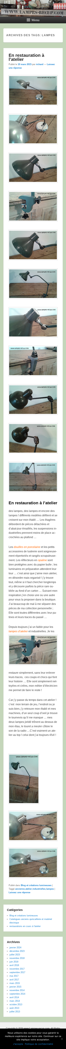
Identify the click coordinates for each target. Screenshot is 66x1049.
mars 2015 (14, 983)
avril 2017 (14, 979)
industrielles (39, 889)
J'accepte (18, 1044)
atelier (28, 889)
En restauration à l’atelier (26, 57)
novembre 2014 (17, 990)
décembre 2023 (17, 951)
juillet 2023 (14, 954)
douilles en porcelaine (27, 547)
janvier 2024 (15, 947)
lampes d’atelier (18, 631)
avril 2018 (14, 965)
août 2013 (14, 1008)
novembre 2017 (17, 969)
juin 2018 (13, 961)
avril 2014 (14, 997)
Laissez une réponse (19, 892)
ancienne (20, 889)
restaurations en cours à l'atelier (25, 926)
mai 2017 (13, 976)
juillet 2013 (14, 1011)
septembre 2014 (17, 994)
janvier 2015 (15, 986)
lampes (50, 889)
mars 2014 (14, 1001)
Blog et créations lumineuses (36, 885)
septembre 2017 (17, 972)
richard (39, 64)
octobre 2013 (15, 1004)
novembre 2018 (17, 958)
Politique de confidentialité (39, 1044)
